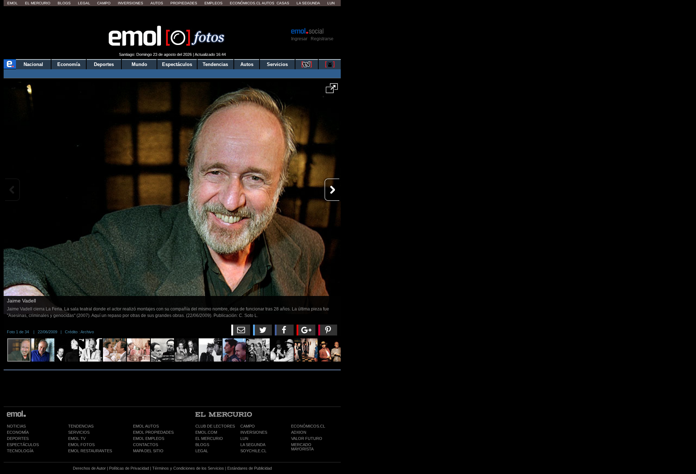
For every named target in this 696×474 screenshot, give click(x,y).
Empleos (213, 3)
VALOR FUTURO (306, 438)
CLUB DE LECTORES (215, 426)
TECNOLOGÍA (20, 451)
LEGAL (201, 451)
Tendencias (215, 64)
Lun (331, 3)
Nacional (33, 64)
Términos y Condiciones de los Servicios (188, 468)
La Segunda (308, 3)
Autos (156, 3)
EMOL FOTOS (81, 444)
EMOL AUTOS (146, 426)
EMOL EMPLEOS (148, 438)
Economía (68, 64)
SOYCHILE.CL (253, 451)
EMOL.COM (206, 432)
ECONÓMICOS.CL (308, 426)
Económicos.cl (245, 3)
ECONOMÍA (18, 432)
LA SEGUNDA (252, 444)
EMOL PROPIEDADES (153, 432)
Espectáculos (177, 64)
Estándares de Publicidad (249, 468)
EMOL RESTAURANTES (90, 451)
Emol (12, 3)
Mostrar (172, 16)
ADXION (298, 432)
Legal (84, 3)
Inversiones (130, 3)
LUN (244, 438)
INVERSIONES (253, 432)
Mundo (139, 64)
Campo (104, 3)
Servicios (277, 64)
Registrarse (322, 38)
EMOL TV (77, 438)
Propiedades (183, 3)
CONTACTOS (145, 444)
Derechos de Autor (89, 468)
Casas (283, 3)
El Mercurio (37, 3)
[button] (332, 90)
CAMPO (247, 426)
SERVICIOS (79, 432)
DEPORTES (18, 438)
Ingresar (299, 38)
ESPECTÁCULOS (23, 444)
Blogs (64, 3)
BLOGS (202, 444)
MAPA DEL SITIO (148, 451)
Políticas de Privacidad (129, 468)
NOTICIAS (16, 426)
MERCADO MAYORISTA (302, 446)
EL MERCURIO (209, 438)
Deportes (104, 64)
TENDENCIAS (81, 426)
